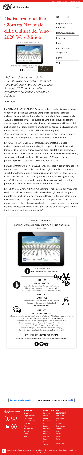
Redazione (10, 101)
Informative (60, 426)
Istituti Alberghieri (65, 32)
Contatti (59, 429)
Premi (59, 43)
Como (45, 418)
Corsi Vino (60, 416)
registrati (72, 1)
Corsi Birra (60, 418)
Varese (45, 444)
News (43, 68)
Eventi (58, 421)
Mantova (46, 429)
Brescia (46, 416)
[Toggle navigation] (77, 7)
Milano (45, 431)
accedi (78, 1)
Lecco (45, 426)
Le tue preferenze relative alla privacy (51, 400)
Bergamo (46, 413)
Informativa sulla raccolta (20, 400)
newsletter (65, 1)
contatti (59, 1)
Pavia (45, 439)
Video (59, 63)
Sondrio (46, 442)
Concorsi (60, 38)
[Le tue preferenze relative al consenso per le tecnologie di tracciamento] (4, 451)
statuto (54, 1)
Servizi (26, 413)
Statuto (59, 423)
